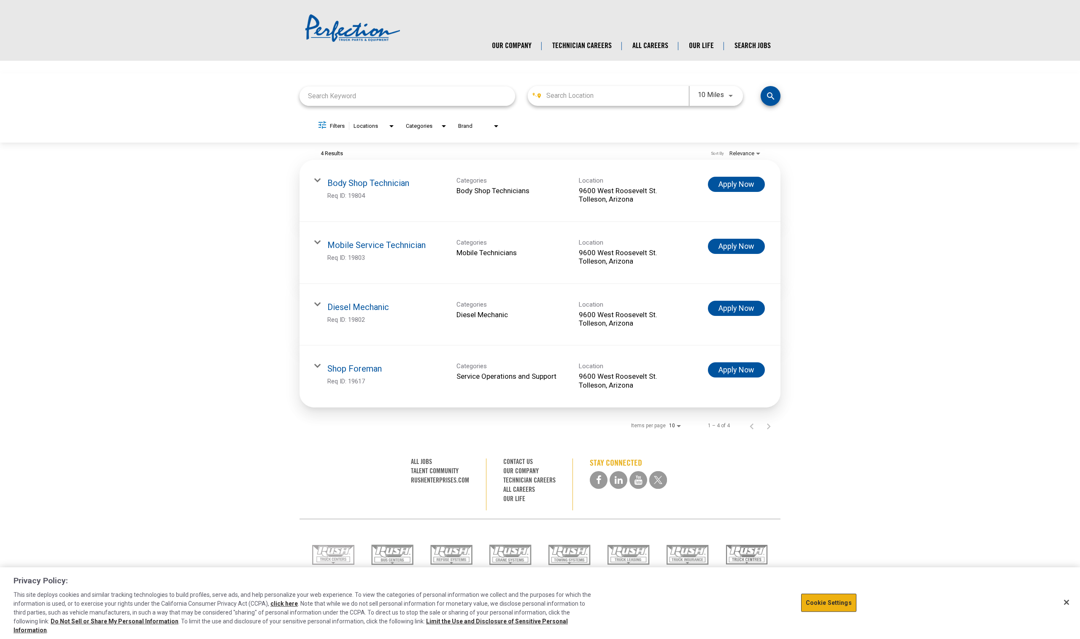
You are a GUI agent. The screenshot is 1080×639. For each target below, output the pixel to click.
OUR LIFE (701, 45)
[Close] (1066, 602)
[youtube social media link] (638, 480)
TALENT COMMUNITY (435, 471)
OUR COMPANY (512, 45)
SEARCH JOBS (752, 45)
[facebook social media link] (599, 480)
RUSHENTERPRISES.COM (440, 480)
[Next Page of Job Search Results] (768, 425)
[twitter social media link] (658, 480)
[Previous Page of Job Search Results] (751, 425)
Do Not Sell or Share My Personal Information (114, 621)
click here (284, 603)
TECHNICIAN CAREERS (582, 45)
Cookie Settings (829, 602)
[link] (540, 191)
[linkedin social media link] (618, 480)
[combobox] (407, 96)
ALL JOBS (421, 462)
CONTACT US (518, 462)
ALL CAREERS (650, 45)
